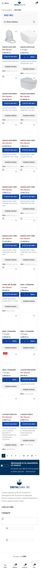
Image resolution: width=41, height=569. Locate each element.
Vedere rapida (11, 67)
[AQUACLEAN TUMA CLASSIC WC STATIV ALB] (10, 177)
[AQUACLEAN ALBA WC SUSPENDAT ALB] (28, 36)
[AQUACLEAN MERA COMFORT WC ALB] (28, 83)
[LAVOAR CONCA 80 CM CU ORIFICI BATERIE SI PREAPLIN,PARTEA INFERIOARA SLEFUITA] (10, 404)
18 (32, 456)
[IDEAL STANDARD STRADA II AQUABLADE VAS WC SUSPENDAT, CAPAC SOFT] (28, 321)
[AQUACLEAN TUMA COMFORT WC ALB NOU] (10, 225)
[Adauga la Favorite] (16, 31)
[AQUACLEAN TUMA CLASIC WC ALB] (28, 130)
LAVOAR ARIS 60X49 (28, 370)
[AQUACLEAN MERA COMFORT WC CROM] (10, 130)
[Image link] (20, 484)
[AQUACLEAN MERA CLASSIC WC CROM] (10, 83)
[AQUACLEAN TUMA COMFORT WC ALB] (28, 177)
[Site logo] (19, 3)
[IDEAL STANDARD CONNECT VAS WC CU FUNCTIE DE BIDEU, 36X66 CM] (10, 321)
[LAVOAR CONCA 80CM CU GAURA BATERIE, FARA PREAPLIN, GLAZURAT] (28, 404)
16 (24, 456)
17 (28, 456)
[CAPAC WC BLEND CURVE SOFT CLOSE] (10, 274)
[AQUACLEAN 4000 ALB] (10, 36)
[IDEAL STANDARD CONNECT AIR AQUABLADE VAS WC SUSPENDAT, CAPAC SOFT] (28, 274)
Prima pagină (7, 10)
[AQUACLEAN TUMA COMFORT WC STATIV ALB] (28, 225)
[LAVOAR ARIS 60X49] (28, 359)
